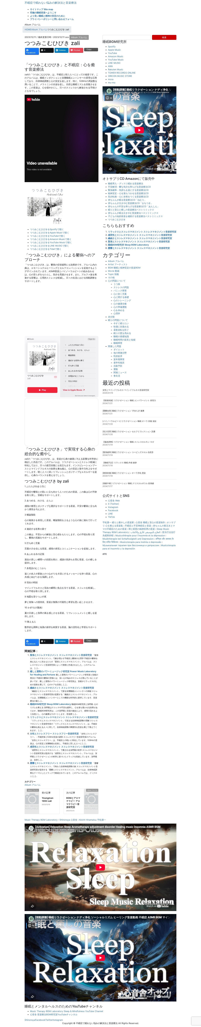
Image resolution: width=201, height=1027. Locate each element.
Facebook (113, 510)
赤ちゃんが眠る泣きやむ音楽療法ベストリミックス (133, 213)
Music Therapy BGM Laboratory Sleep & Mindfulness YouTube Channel (66, 1011)
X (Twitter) (113, 503)
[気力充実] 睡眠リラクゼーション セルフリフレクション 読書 (129, 431)
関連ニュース (120, 372)
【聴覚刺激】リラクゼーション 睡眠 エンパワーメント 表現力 (129, 400)
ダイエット (118, 349)
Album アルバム (79, 37)
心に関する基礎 (121, 297)
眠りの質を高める (122, 333)
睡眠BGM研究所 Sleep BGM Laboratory (50, 704)
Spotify (112, 46)
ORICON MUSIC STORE (120, 76)
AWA (110, 66)
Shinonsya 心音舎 (68, 819)
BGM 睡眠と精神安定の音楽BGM (124, 267)
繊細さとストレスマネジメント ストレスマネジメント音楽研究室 (62, 687)
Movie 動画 (113, 271)
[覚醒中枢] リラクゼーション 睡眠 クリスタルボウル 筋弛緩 (128, 483)
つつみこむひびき (117, 219)
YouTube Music (116, 59)
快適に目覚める (121, 326)
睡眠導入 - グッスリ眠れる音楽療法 (125, 183)
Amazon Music (115, 56)
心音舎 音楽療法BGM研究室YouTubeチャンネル (53, 1014)
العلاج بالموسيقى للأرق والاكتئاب (145, 532)
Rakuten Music (115, 69)
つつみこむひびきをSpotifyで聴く (47, 229)
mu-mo (111, 82)
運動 (115, 369)
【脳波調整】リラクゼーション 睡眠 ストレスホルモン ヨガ (128, 442)
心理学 (116, 313)
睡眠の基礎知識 (121, 336)
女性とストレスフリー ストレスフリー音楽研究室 (54, 733)
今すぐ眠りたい (121, 323)
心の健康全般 (120, 303)
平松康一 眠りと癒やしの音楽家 (118, 522)
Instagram (113, 507)
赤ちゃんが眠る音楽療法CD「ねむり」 (127, 199)
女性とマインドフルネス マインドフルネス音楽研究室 (126, 390)
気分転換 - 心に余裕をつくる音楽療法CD (128, 196)
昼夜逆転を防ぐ (121, 330)
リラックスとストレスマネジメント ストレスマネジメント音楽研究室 (64, 717)
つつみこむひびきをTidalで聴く (45, 249)
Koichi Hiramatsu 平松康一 (92, 819)
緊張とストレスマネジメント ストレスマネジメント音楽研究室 (61, 655)
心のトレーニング (122, 300)
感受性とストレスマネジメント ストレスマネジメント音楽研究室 (62, 746)
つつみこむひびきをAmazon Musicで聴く (51, 239)
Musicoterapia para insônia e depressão (140, 542)
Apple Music (114, 49)
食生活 (116, 375)
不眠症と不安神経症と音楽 (138, 525)
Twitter (49, 1020)
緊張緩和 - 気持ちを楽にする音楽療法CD (128, 190)
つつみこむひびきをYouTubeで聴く (47, 236)
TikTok (111, 517)
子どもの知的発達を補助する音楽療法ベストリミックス (135, 216)
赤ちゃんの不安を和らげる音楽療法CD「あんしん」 (133, 206)
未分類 (111, 316)
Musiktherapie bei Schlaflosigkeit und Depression (128, 538)
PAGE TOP (194, 993)
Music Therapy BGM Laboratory (41, 819)
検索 (164, 37)
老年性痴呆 (118, 362)
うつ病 (116, 284)
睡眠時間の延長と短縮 (124, 339)
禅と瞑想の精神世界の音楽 (142, 529)
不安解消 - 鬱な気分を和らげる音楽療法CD (129, 186)
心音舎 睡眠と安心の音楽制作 (150, 522)
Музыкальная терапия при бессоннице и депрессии (131, 545)
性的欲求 (117, 356)
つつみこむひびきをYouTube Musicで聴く (51, 242)
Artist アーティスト (118, 264)
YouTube (112, 53)
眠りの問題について (118, 320)
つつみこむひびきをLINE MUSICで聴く (49, 245)
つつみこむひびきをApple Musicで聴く (49, 232)
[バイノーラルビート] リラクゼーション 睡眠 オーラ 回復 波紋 (129, 421)
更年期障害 (118, 359)
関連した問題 (114, 346)
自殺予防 (117, 366)
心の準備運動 (120, 307)
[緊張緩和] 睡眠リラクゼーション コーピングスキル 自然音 (128, 452)
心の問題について (117, 280)
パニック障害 (120, 290)
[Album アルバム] (26, 790)
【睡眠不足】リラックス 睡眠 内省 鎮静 (120, 462)
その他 (111, 277)
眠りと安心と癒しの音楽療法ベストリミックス (131, 209)
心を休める (118, 310)
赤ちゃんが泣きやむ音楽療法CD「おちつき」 (130, 203)
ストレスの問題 (121, 287)
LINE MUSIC (114, 63)
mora (110, 79)
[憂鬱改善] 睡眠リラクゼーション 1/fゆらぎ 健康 (123, 411)
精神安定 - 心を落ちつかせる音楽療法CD (128, 193)
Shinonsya (30, 1020)
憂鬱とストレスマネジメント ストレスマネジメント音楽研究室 (61, 763)
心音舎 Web (114, 500)
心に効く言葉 (120, 293)
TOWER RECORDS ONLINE (122, 72)
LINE (110, 513)
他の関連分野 (120, 352)
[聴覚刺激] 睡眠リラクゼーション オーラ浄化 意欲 (124, 473)
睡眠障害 (117, 343)
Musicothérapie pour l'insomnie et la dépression (140, 535)
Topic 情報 (113, 274)
